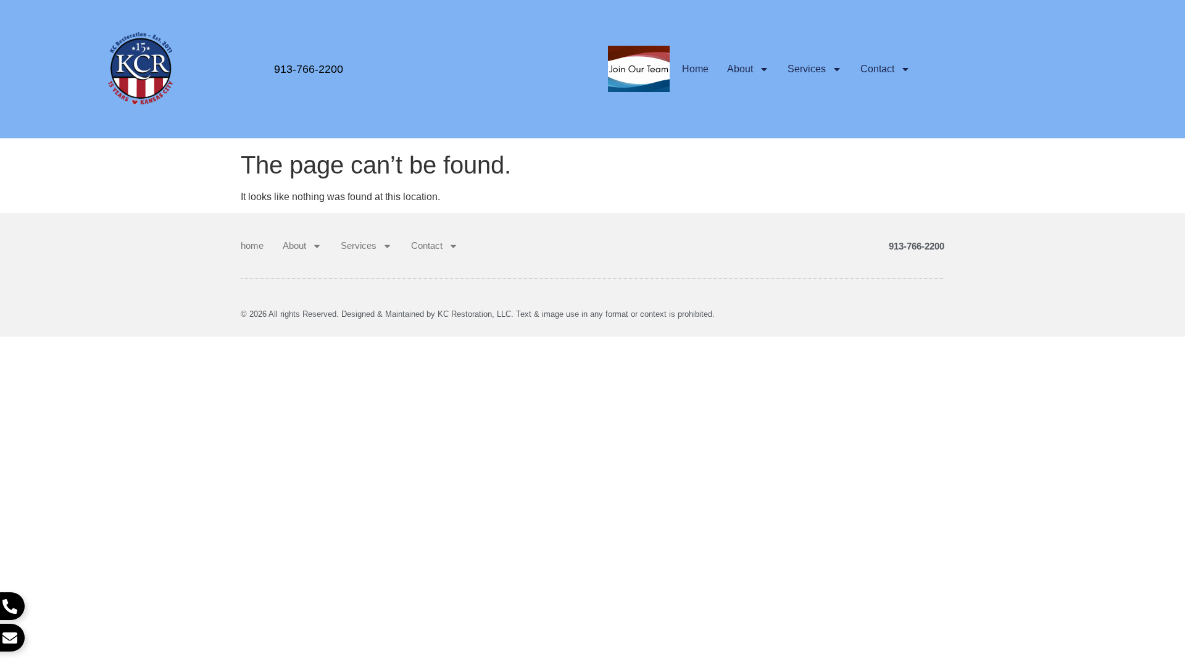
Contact (877, 69)
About (740, 69)
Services (807, 69)
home (695, 69)
